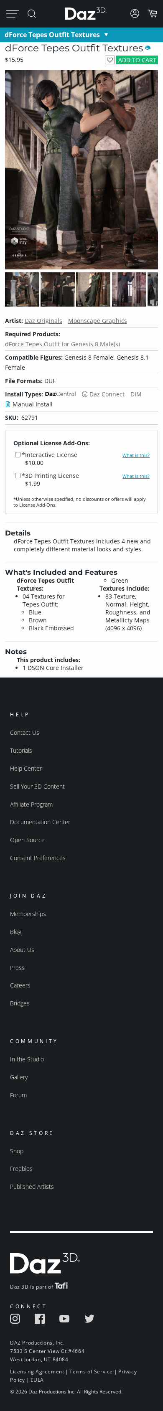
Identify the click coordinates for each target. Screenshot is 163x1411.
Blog (15, 932)
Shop (16, 1151)
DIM (136, 394)
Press (17, 968)
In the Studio (27, 1059)
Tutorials (21, 750)
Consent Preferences (38, 858)
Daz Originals (43, 321)
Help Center (26, 768)
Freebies (21, 1168)
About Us (22, 950)
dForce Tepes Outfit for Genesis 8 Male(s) (62, 344)
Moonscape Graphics (97, 321)
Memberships (28, 914)
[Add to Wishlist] (110, 60)
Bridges (20, 1003)
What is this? (136, 455)
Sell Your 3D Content (37, 786)
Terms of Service (91, 1371)
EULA (37, 1379)
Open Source (27, 840)
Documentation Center (40, 822)
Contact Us (24, 732)
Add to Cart (137, 60)
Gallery (19, 1077)
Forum (18, 1095)
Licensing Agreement (37, 1371)
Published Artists (32, 1186)
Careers (20, 985)
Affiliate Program (31, 804)
